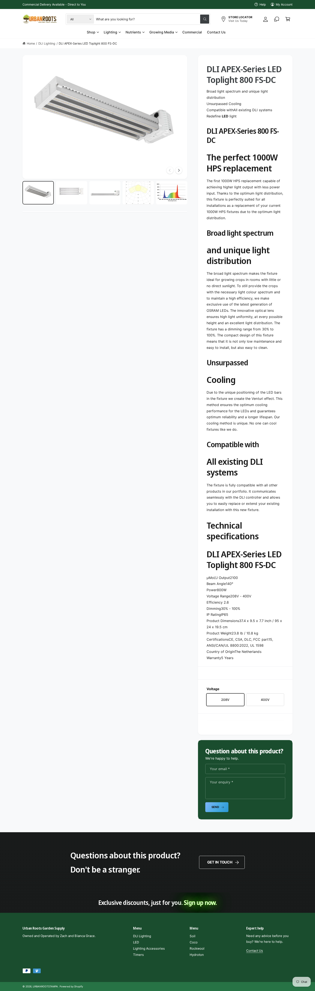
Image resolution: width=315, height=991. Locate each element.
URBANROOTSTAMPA (45, 986)
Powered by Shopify (71, 986)
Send (215, 807)
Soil (192, 936)
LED (136, 942)
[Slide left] (169, 170)
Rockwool (197, 948)
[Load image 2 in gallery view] (71, 193)
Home (31, 43)
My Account (284, 4)
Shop (91, 32)
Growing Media (161, 32)
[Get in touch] (276, 19)
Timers (138, 955)
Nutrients (133, 32)
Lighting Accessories (149, 948)
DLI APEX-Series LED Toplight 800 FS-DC (88, 43)
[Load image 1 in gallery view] (38, 193)
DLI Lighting (46, 43)
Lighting (110, 32)
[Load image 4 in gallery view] (138, 193)
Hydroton (197, 955)
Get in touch (219, 862)
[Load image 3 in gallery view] (105, 193)
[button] (287, 19)
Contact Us (254, 951)
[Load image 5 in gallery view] (171, 193)
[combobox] (152, 19)
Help (263, 4)
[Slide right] (178, 170)
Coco (194, 942)
